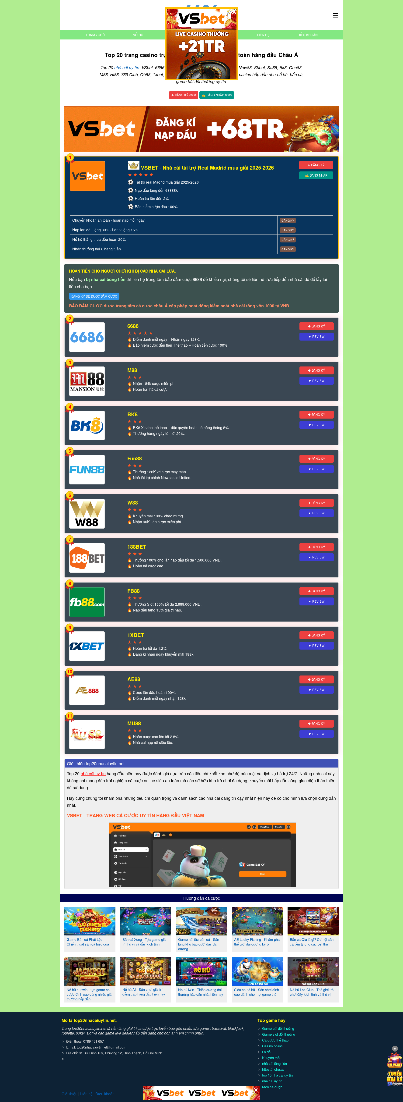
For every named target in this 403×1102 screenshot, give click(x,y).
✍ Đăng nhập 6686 (217, 95)
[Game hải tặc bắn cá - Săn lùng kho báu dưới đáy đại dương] (201, 934)
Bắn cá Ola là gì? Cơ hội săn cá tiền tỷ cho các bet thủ (312, 941)
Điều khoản (308, 34)
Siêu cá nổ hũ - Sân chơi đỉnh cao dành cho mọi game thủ (256, 992)
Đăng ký (287, 220)
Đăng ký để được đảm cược (94, 296)
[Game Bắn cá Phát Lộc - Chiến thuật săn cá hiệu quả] (89, 934)
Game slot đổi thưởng (278, 1034)
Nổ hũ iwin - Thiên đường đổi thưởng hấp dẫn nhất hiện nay (200, 992)
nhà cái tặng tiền (274, 1063)
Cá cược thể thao (275, 1040)
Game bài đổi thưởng (278, 1028)
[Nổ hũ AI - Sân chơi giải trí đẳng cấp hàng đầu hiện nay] (145, 984)
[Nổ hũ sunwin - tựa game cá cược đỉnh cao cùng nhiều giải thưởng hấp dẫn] (89, 984)
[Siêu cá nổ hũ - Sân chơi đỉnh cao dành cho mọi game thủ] (257, 984)
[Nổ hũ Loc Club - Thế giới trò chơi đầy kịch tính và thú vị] (313, 984)
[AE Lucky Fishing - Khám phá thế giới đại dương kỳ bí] (257, 934)
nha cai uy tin (272, 1080)
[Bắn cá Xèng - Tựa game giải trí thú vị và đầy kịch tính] (145, 934)
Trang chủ (95, 34)
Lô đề (266, 1051)
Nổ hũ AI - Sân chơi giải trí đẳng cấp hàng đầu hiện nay (143, 991)
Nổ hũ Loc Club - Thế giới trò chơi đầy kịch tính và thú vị (312, 992)
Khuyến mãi (271, 1057)
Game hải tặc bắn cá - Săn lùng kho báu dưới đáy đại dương (198, 944)
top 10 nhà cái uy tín (277, 1075)
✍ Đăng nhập (316, 175)
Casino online (272, 1045)
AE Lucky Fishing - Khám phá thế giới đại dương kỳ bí (257, 941)
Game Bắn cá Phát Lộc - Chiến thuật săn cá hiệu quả (88, 941)
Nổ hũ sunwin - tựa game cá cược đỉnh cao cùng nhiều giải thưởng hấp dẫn (89, 994)
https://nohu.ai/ (273, 1069)
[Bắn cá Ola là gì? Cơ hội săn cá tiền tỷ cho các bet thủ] (313, 934)
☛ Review (316, 336)
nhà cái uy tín (126, 67)
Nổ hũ (138, 34)
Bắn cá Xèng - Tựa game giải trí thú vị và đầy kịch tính (144, 941)
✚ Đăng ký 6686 (183, 95)
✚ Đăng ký (316, 165)
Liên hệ (263, 34)
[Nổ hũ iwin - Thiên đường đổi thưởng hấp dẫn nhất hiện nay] (201, 984)
